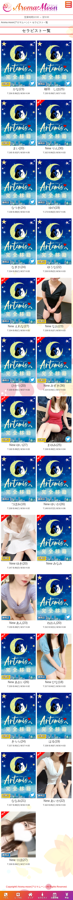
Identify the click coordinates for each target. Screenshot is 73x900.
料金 (67, 898)
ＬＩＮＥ (18, 898)
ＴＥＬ (6, 898)
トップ (30, 898)
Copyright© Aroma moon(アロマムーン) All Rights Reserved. (36, 886)
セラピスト (42, 898)
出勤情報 (54, 898)
